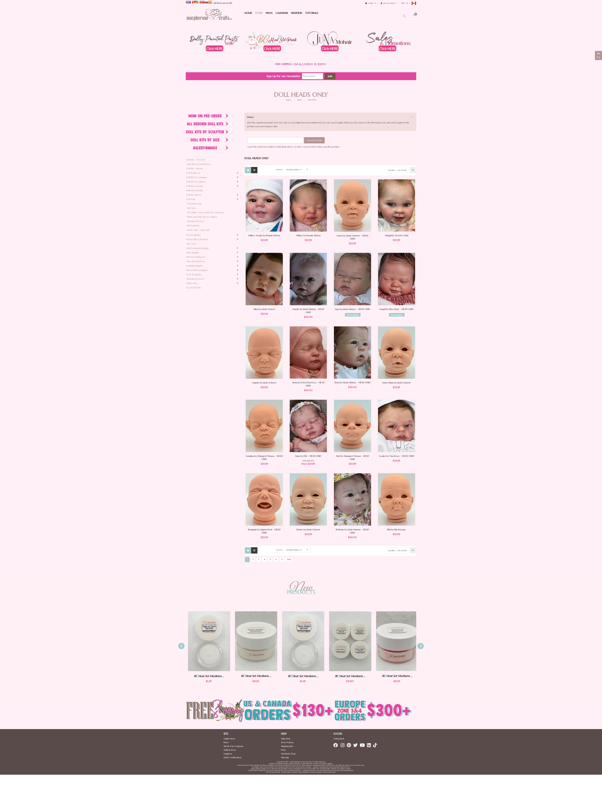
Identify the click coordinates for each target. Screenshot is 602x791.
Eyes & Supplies (193, 235)
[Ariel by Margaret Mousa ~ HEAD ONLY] (352, 425)
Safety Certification (232, 757)
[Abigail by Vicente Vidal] (396, 205)
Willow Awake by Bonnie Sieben (264, 235)
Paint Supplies (192, 252)
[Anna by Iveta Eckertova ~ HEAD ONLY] (308, 352)
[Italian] (199, 1)
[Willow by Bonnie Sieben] (308, 205)
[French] (191, 1)
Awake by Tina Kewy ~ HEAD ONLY (396, 456)
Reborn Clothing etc (195, 257)
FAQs (283, 750)
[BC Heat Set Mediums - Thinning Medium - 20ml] (348, 641)
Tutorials (285, 757)
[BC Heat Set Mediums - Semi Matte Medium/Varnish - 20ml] (207, 641)
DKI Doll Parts (193, 225)
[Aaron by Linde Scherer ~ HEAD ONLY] (352, 205)
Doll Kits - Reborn (194, 168)
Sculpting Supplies (194, 265)
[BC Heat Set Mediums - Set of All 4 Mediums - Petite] (301, 641)
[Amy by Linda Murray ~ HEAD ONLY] (352, 278)
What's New (191, 283)
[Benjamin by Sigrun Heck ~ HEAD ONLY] (264, 499)
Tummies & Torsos (195, 221)
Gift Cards (191, 244)
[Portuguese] (203, 1)
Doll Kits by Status (194, 186)
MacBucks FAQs (288, 753)
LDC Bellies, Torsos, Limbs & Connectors (205, 212)
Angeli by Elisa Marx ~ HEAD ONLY (396, 309)
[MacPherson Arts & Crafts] (209, 18)
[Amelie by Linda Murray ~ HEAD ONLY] (308, 278)
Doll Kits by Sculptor (196, 181)
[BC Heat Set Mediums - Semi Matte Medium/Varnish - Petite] (254, 641)
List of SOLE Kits (193, 287)
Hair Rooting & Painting (197, 248)
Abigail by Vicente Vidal (396, 235)
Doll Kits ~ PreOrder (195, 159)
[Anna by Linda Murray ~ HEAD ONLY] (352, 352)
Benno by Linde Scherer (308, 529)
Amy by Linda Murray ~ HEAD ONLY (352, 309)
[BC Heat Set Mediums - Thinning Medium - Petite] (396, 641)
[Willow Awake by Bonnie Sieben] (264, 205)
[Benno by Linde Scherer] (308, 499)
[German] (195, 1)
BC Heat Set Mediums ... (207, 676)
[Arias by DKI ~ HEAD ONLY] (308, 425)
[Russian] (206, 1)
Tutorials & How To (195, 279)
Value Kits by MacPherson (198, 164)
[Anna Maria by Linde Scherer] (396, 352)
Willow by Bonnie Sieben (308, 235)
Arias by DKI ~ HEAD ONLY (308, 456)
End (289, 559)
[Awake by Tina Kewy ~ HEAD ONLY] (396, 425)
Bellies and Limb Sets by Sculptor (202, 217)
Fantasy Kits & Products (197, 239)
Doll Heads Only (194, 203)
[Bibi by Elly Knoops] (396, 499)
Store (299, 100)
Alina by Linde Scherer (264, 309)
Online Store (229, 738)
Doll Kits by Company (196, 177)
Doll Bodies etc (193, 173)
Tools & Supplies (194, 274)
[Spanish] (210, 1)
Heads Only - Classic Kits (198, 230)
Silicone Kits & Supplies (197, 270)
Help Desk (285, 738)
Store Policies (287, 742)
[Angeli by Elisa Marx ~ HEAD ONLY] (396, 278)
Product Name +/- (294, 169)
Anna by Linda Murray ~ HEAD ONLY (352, 382)
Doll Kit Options (193, 195)
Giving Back (338, 738)
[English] (188, 1)
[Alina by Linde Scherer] (264, 278)
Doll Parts (312, 100)
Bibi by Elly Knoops (396, 529)
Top (598, 57)
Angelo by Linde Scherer (264, 382)
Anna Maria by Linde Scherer (396, 382)
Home (288, 100)
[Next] (282, 559)
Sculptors (228, 753)
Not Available (353, 315)
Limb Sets (191, 208)
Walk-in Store (230, 750)
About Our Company (233, 746)
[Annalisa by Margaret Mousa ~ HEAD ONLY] (264, 425)
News (226, 742)
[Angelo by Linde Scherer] (264, 352)
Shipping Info (287, 746)
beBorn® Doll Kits (194, 190)
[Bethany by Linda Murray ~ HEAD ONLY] (352, 499)
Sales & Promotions (195, 261)
